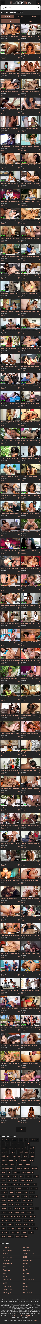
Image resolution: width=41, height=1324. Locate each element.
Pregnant (4, 1212)
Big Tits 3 (26, 1276)
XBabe (2, 76)
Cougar (20, 1164)
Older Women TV (28, 1280)
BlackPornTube (25, 425)
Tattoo (3, 1228)
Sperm (31, 1220)
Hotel (26, 1188)
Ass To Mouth (34, 1140)
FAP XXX (26, 1247)
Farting (36, 1176)
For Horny (26, 1273)
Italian (11, 1192)
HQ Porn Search (28, 1293)
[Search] (2, 7)
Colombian (4, 1164)
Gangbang (4, 1184)
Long (30, 21)
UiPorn (2, 132)
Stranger (18, 1224)
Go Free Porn (27, 1250)
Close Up (23, 1160)
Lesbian (11, 1196)
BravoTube (24, 535)
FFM (9, 1180)
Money (30, 1200)
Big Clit (24, 1148)
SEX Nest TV (7, 1280)
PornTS (25, 1270)
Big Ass (17, 1148)
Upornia (2, 297)
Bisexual (20, 1152)
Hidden (11, 1188)
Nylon (23, 1204)
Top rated (34, 16)
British (9, 1156)
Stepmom (10, 1224)
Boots (32, 1152)
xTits (22, 1104)
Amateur (14, 1140)
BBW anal (20, 1144)
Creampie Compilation (7, 1168)
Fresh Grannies (7, 1263)
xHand (22, 113)
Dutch (9, 1176)
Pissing (31, 1208)
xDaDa (5, 1276)
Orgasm (3, 1208)
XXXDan (2, 113)
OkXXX (22, 40)
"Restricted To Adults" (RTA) (22, 1316)
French (22, 1180)
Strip (32, 1224)
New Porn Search (28, 1260)
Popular (7, 16)
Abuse (35, 1320)
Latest (20, 16)
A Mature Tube (7, 1289)
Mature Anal (11, 1200)
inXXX (2, 168)
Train (17, 1232)
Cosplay (12, 1164)
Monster (3, 1204)
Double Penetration (27, 1172)
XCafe (2, 150)
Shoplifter (18, 1220)
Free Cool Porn (7, 1257)
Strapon (25, 1224)
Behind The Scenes (7, 1148)
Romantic (30, 1212)
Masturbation (33, 1196)
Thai (29, 1228)
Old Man (29, 1204)
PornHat (2, 187)
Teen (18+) (11, 1228)
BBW (13, 1144)
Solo (25, 1220)
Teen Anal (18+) (21, 1228)
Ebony (15, 1176)
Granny (19, 1184)
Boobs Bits (6, 1260)
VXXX (22, 315)
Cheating (4, 1160)
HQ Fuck (26, 1289)
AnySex (23, 829)
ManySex (23, 847)
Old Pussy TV (7, 1293)
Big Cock (31, 1148)
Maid (17, 1196)
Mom (24, 1200)
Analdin (2, 58)
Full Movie (29, 1180)
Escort (21, 1176)
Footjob (15, 1180)
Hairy (34, 1184)
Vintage (31, 1232)
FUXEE (5, 1283)
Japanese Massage (21, 1192)
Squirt (3, 1224)
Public (11, 1212)
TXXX (22, 168)
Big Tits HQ (27, 1267)
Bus (14, 1156)
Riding (23, 1212)
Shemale (32, 1216)
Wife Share (24, 1236)
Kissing (32, 1192)
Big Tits (13, 1152)
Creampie (27, 1164)
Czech (3, 1172)
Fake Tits (28, 1176)
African (7, 1140)
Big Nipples (4, 1152)
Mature (3, 1200)
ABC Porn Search (28, 1254)
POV (37, 1208)
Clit (17, 1160)
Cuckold (19, 1168)
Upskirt (24, 1232)
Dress (3, 1176)
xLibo (4, 1267)
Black (26, 1152)
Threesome (4, 1232)
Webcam (10, 1236)
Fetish (3, 1180)
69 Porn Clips (7, 1286)
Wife (17, 1236)
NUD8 (25, 1257)
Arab (26, 1140)
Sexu (1, 1049)
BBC (8, 1144)
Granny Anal (27, 1184)
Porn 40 (25, 1283)
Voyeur (3, 1236)
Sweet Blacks (7, 1247)
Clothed (30, 1160)
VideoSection (24, 205)
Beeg (1, 95)
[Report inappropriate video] (18, 39)
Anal (21, 1140)
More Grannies (7, 1250)
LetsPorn (23, 132)
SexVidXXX (24, 150)
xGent (4, 1273)
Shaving (24, 1216)
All (10, 21)
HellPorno (23, 95)
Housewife (34, 1188)
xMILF (1, 333)
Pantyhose (17, 1208)
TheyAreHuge (4, 40)
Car (19, 1156)
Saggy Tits (4, 1216)
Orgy (10, 1208)
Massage (24, 1196)
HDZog (2, 278)
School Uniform (15, 1216)
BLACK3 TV (20, 3)
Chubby (11, 1160)
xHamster (23, 76)
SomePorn (3, 719)
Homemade (19, 1188)
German (12, 1184)
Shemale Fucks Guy (7, 1220)
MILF (18, 1200)
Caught (32, 1156)
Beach (27, 1144)
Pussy (17, 1212)
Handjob (3, 1188)
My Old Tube (6, 1254)
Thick (35, 1228)
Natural (11, 1204)
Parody (24, 1208)
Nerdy (17, 1204)
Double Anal (16, 1172)
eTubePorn (6, 1270)
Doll (9, 1172)
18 (2, 1140)
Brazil (3, 1156)
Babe (2, 1144)
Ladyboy (3, 1196)
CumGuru (26, 1263)
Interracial (4, 1192)
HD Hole (25, 1286)
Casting (25, 1156)
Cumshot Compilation (30, 1168)
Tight (12, 1232)
